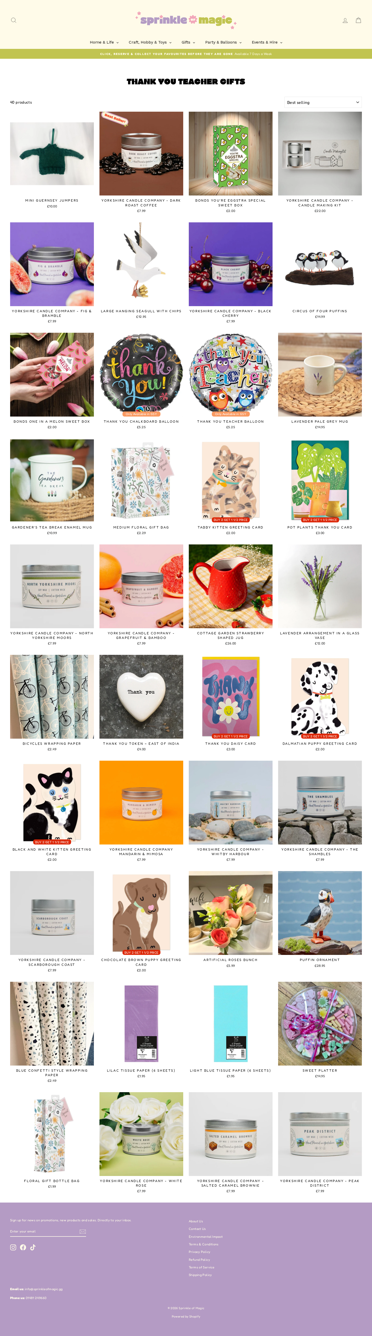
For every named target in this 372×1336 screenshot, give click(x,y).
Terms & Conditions (204, 1244)
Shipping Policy (200, 1275)
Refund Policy (199, 1260)
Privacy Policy (199, 1252)
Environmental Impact (206, 1237)
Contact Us (197, 1229)
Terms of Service (201, 1267)
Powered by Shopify (186, 1316)
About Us (196, 1221)
